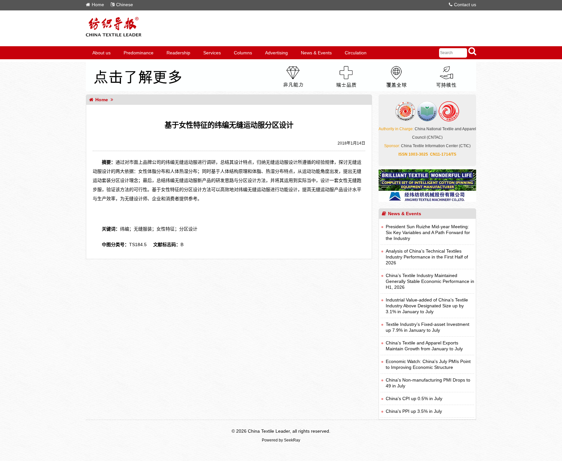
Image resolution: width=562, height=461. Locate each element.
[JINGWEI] (427, 200)
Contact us (465, 4)
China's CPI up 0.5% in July (414, 398)
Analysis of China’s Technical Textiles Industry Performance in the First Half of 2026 (427, 256)
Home (98, 4)
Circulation (356, 52)
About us (101, 52)
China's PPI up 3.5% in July (414, 411)
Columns (243, 52)
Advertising (276, 52)
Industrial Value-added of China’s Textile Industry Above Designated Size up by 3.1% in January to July (427, 305)
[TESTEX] (281, 89)
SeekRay (292, 440)
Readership (178, 52)
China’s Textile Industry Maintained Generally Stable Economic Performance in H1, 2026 (430, 281)
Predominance (139, 52)
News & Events (316, 52)
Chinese (124, 4)
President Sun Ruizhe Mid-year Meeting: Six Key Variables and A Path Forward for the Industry (428, 232)
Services (212, 52)
